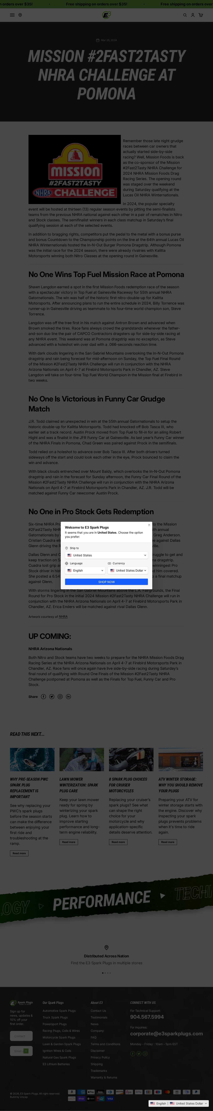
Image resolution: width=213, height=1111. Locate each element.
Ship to (74, 548)
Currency (119, 563)
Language (76, 563)
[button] (179, 1103)
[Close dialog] (149, 525)
